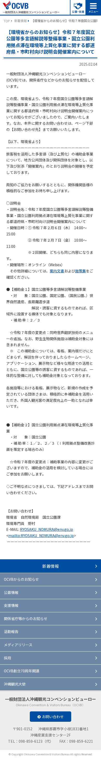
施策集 (80, 270)
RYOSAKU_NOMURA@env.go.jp (46, 529)
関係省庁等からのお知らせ (25, 618)
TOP (7, 21)
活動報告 (11, 631)
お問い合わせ (53, 716)
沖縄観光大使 (15, 684)
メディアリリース (18, 644)
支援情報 (11, 605)
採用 (7, 657)
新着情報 (20, 20)
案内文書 (57, 270)
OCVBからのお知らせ (21, 579)
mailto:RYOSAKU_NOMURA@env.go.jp (41, 535)
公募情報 (11, 592)
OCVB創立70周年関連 (21, 670)
